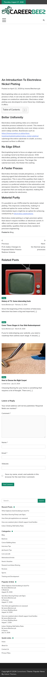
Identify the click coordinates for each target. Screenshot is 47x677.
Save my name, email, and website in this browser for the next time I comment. (22, 475)
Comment (6, 413)
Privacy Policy (6, 653)
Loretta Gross (6, 384)
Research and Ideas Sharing (11, 565)
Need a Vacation (7, 561)
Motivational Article (8, 557)
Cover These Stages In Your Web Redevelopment (21, 325)
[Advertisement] (23, 48)
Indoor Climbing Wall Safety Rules (13, 526)
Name (5, 442)
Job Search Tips (7, 550)
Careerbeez (21, 671)
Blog (12, 232)
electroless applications (23, 213)
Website (5, 464)
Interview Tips (6, 546)
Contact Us (5, 649)
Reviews (4, 569)
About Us (5, 645)
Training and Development (10, 576)
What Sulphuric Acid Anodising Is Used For (15, 511)
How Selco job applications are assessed (15, 518)
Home (3, 642)
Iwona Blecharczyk (32, 88)
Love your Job (6, 554)
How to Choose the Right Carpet (14, 380)
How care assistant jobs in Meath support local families (19, 522)
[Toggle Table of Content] (23, 110)
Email (4, 453)
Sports (4, 573)
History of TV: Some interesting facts (16, 301)
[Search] (43, 20)
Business (4, 539)
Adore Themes (10, 674)
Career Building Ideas (9, 542)
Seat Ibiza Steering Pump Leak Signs (14, 514)
